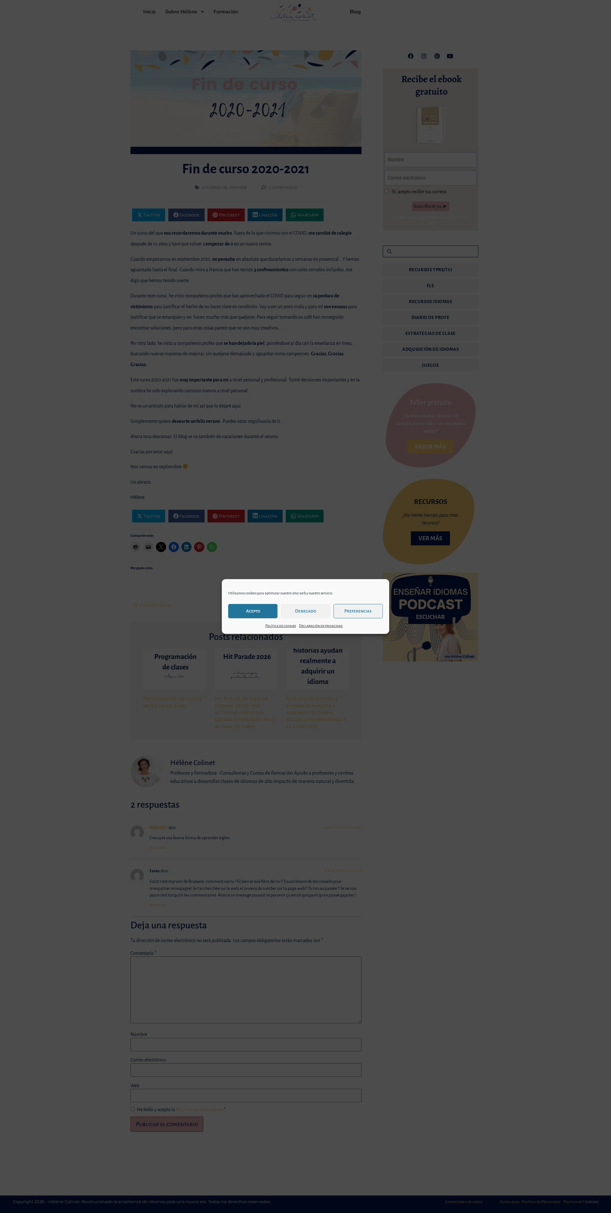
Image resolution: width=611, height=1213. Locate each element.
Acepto (253, 611)
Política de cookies (280, 626)
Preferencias (358, 611)
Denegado (305, 611)
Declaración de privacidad (321, 626)
